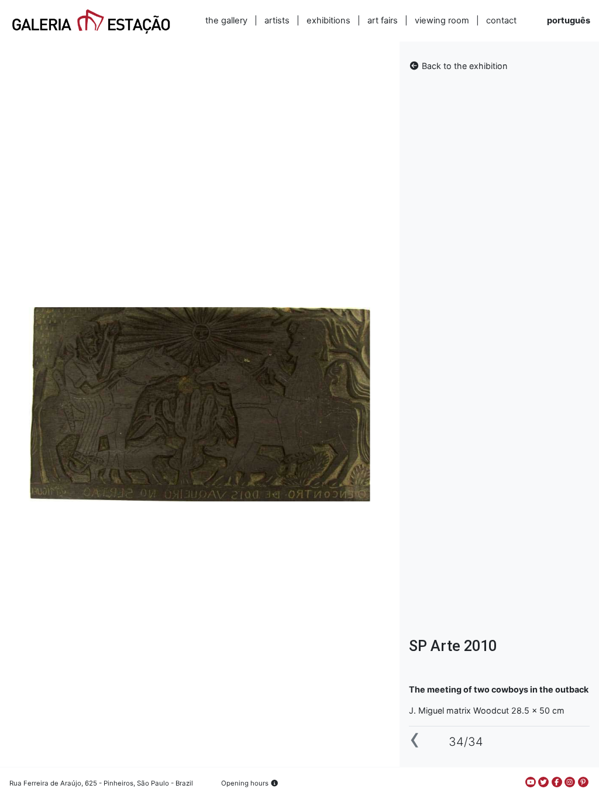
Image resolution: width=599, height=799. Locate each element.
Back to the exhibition (463, 66)
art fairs (382, 20)
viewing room (442, 20)
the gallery (226, 20)
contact (501, 20)
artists (277, 20)
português (568, 20)
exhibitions (328, 20)
